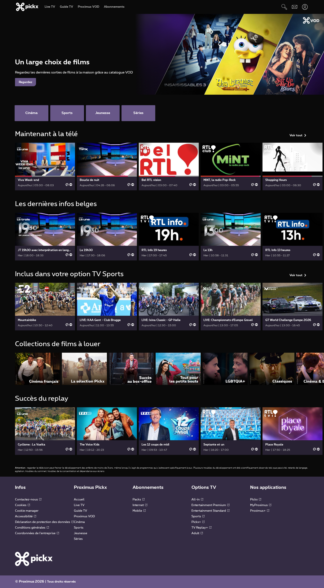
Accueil (79, 499)
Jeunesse (80, 533)
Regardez (25, 82)
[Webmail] (294, 7)
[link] (45, 166)
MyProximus (259, 505)
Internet (139, 505)
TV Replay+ (200, 527)
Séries (78, 538)
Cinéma (79, 522)
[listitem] (37, 369)
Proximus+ (258, 510)
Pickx (254, 499)
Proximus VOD (84, 516)
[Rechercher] (284, 7)
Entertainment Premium (209, 505)
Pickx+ (196, 522)
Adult (195, 533)
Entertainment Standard (209, 510)
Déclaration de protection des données (43, 522)
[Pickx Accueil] (33, 558)
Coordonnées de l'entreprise (35, 533)
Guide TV (80, 510)
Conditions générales (30, 527)
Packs (137, 499)
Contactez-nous (27, 499)
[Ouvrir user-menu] (305, 7)
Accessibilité (24, 516)
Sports (78, 527)
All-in (195, 499)
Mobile (138, 510)
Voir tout (296, 135)
